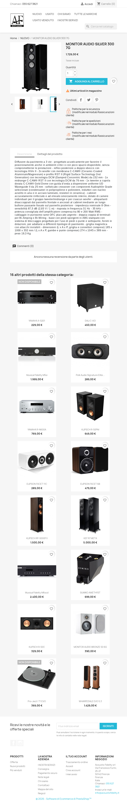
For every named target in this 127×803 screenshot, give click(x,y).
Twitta (89, 100)
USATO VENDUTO (43, 20)
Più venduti (16, 770)
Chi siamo (64, 14)
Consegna (43, 768)
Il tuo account (76, 756)
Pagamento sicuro (47, 773)
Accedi (69, 766)
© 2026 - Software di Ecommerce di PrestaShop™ (63, 799)
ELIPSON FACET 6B (90, 483)
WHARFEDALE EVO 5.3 (90, 701)
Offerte (14, 762)
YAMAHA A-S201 (37, 320)
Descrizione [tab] (24, 154)
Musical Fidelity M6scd (36, 592)
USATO (49, 14)
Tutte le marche (85, 14)
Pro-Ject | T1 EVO (37, 701)
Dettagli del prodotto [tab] (49, 154)
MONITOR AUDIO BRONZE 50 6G (90, 646)
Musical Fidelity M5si (36, 375)
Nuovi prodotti (17, 766)
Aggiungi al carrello (86, 81)
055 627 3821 (30, 4)
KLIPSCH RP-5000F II (36, 538)
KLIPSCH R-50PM (90, 429)
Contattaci (43, 785)
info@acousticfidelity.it (107, 792)
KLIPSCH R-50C (37, 646)
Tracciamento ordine (77, 762)
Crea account (73, 770)
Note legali (43, 777)
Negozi (41, 793)
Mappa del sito (45, 789)
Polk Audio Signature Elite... (90, 375)
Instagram (20, 743)
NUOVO (37, 14)
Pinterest (97, 100)
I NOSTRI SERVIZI (67, 20)
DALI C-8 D (90, 320)
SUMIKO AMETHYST (90, 592)
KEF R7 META (90, 538)
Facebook (13, 743)
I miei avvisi (71, 774)
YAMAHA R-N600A (37, 429)
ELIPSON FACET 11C (37, 483)
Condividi (81, 100)
